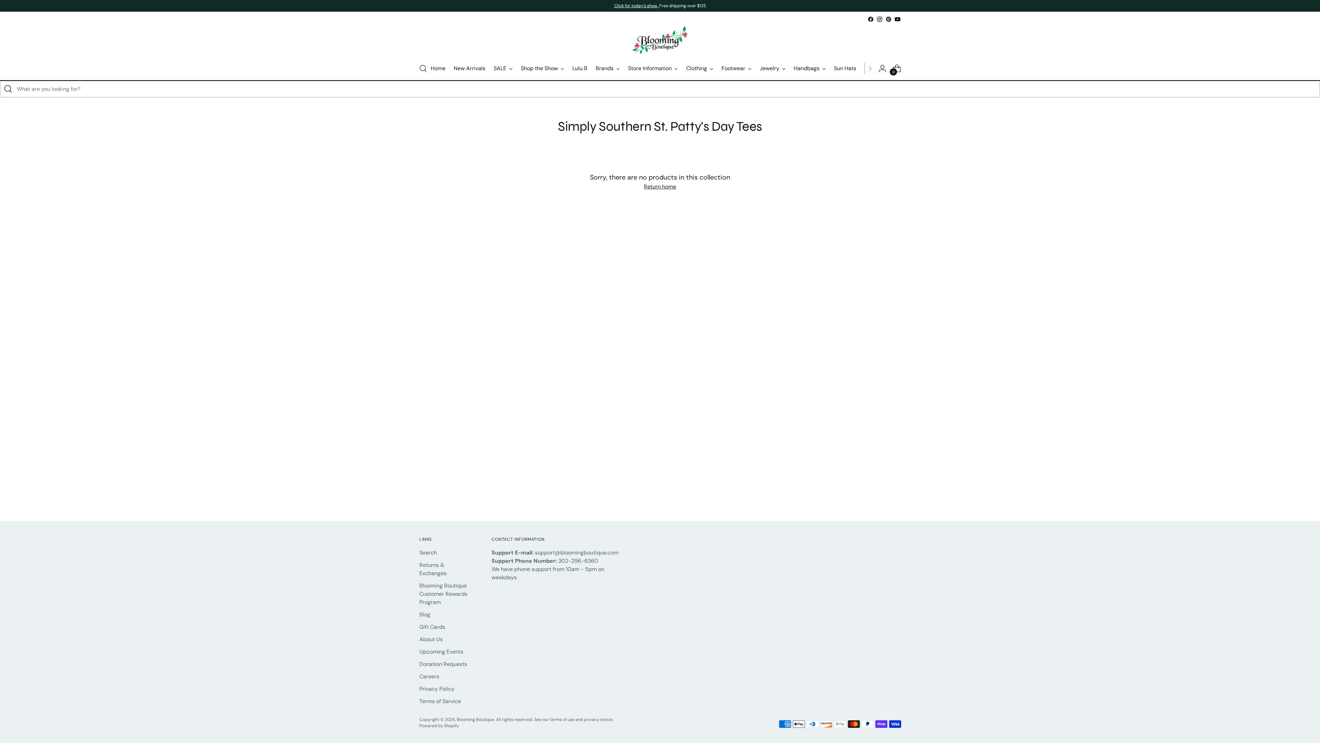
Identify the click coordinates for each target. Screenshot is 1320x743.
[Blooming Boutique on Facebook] (871, 19)
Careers (429, 676)
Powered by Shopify (439, 726)
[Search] (8, 89)
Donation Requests (443, 664)
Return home (660, 186)
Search (428, 552)
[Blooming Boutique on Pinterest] (889, 19)
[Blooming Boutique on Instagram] (880, 19)
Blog (424, 614)
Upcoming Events (441, 651)
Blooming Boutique (475, 719)
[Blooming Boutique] (660, 40)
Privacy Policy (436, 688)
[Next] (870, 68)
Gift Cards (432, 627)
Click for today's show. (636, 6)
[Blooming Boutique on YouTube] (897, 19)
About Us (431, 639)
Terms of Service (440, 701)
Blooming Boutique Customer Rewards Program (443, 594)
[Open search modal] (423, 68)
